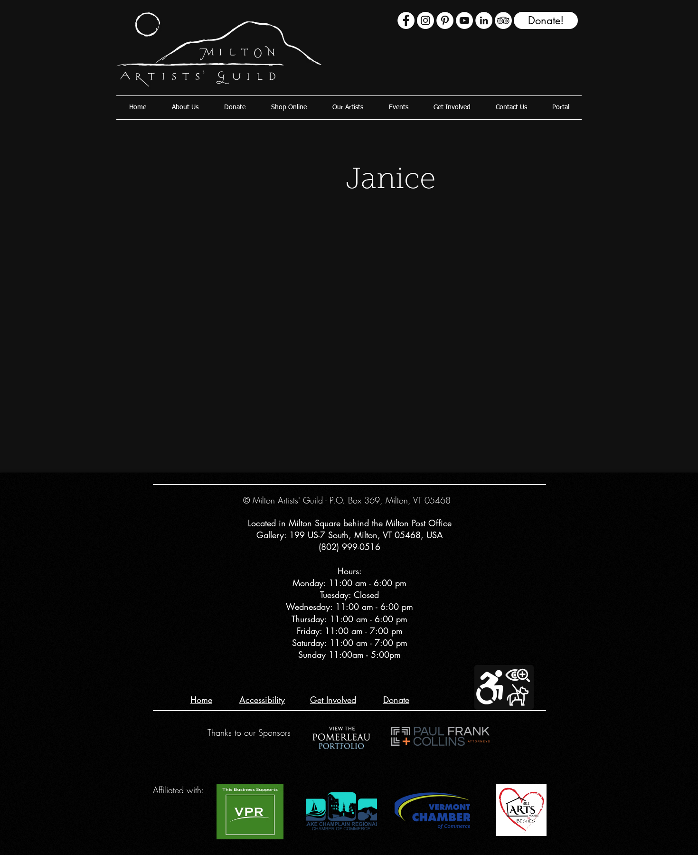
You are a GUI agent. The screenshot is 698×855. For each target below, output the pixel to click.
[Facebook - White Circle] (406, 20)
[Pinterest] (444, 20)
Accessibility (262, 699)
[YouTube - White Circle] (464, 20)
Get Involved (333, 699)
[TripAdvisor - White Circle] (503, 20)
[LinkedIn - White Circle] (483, 20)
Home (201, 699)
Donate (396, 699)
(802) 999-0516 (349, 546)
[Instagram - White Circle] (425, 20)
